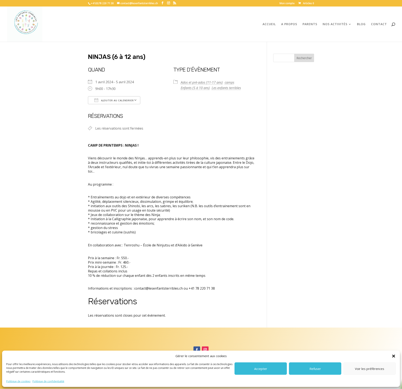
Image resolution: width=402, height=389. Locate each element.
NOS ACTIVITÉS (335, 24)
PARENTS (310, 24)
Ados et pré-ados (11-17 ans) (202, 82)
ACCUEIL (269, 24)
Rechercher (304, 58)
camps (229, 82)
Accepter (260, 369)
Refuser (315, 369)
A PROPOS (289, 24)
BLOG (361, 24)
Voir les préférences (369, 369)
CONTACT (379, 24)
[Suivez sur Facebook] (196, 349)
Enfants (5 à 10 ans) (195, 88)
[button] (394, 356)
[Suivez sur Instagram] (205, 349)
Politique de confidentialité (48, 381)
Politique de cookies (18, 381)
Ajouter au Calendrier (117, 100)
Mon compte (287, 3)
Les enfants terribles (226, 88)
